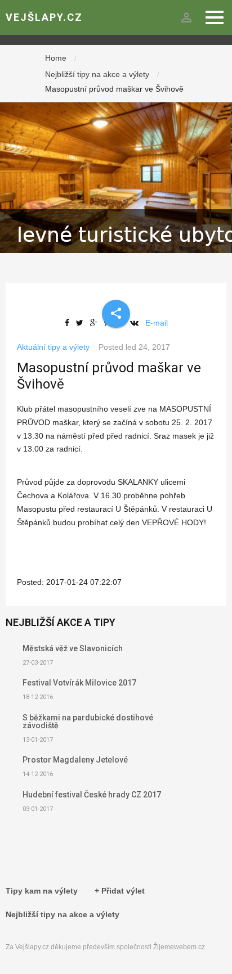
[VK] (136, 322)
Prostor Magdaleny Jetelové (75, 759)
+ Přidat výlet (120, 890)
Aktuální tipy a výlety (53, 346)
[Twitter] (82, 322)
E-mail (156, 322)
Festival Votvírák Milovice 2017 (79, 682)
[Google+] (96, 322)
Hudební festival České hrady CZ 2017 (92, 794)
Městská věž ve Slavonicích (73, 648)
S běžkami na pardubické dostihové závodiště (88, 721)
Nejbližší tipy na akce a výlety (97, 74)
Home (55, 57)
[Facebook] (69, 322)
